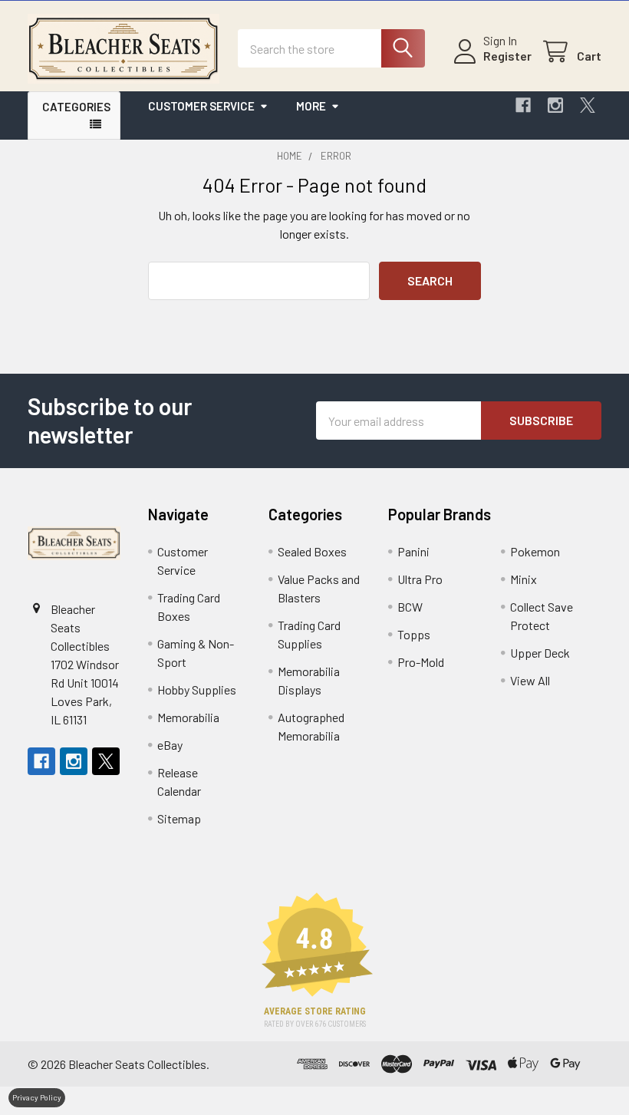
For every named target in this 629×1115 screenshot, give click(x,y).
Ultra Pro (420, 579)
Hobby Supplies (196, 689)
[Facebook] (523, 105)
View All (530, 680)
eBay (170, 744)
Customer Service (201, 106)
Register (507, 55)
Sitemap (179, 818)
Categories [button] (76, 107)
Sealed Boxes (312, 551)
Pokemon (535, 551)
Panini (413, 551)
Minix (523, 579)
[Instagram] (555, 105)
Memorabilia (188, 717)
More (311, 106)
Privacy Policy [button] (36, 1097)
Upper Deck (540, 652)
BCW (410, 606)
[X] (587, 105)
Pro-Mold (420, 662)
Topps (413, 634)
